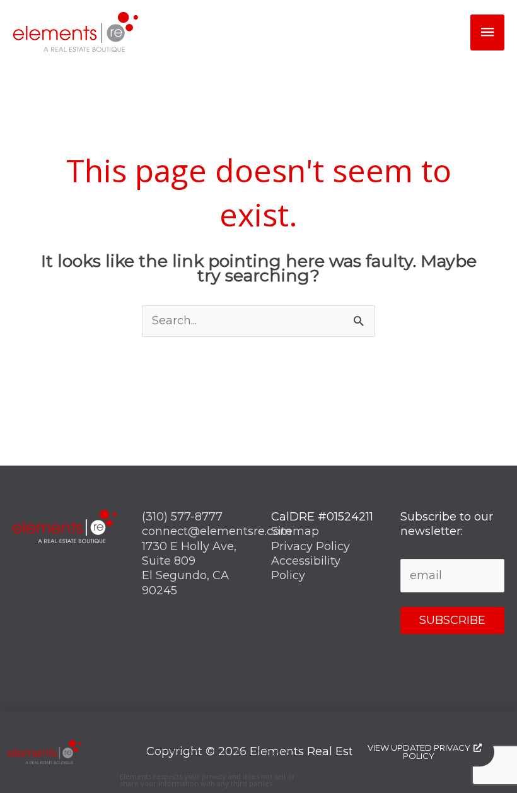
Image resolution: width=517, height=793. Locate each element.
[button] (499, 720)
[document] (258, 396)
